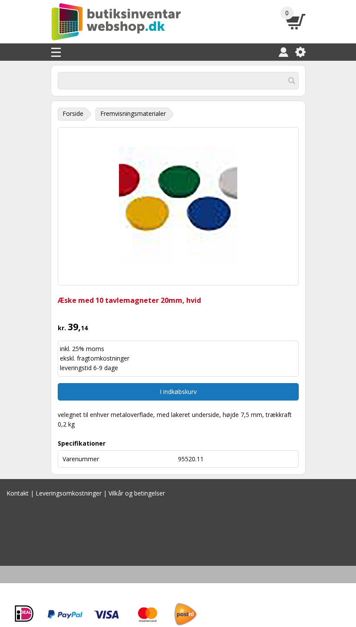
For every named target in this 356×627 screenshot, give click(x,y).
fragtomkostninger (103, 358)
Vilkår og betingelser (137, 493)
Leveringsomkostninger (69, 493)
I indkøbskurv (178, 391)
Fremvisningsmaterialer (133, 113)
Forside (73, 113)
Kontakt (18, 493)
